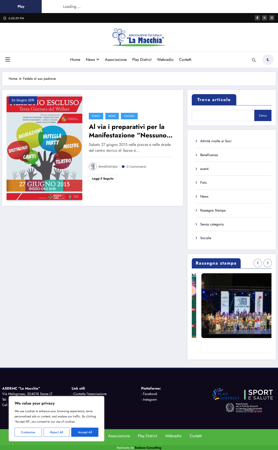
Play (21, 6)
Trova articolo (214, 100)
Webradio (165, 59)
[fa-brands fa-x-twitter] (264, 17)
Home (75, 59)
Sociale (129, 116)
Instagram (150, 399)
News (90, 59)
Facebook (150, 393)
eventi (96, 116)
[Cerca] (253, 60)
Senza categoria (212, 224)
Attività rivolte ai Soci (216, 140)
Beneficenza (209, 154)
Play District (141, 59)
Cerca (263, 115)
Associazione (116, 59)
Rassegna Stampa (213, 210)
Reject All (56, 432)
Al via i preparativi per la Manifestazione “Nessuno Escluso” (128, 130)
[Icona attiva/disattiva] (7, 60)
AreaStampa (107, 166)
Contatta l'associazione (90, 393)
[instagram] (271, 17)
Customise (28, 432)
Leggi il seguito (103, 178)
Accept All (85, 432)
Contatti (185, 59)
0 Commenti (136, 167)
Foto (203, 182)
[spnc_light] (268, 59)
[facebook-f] (257, 17)
